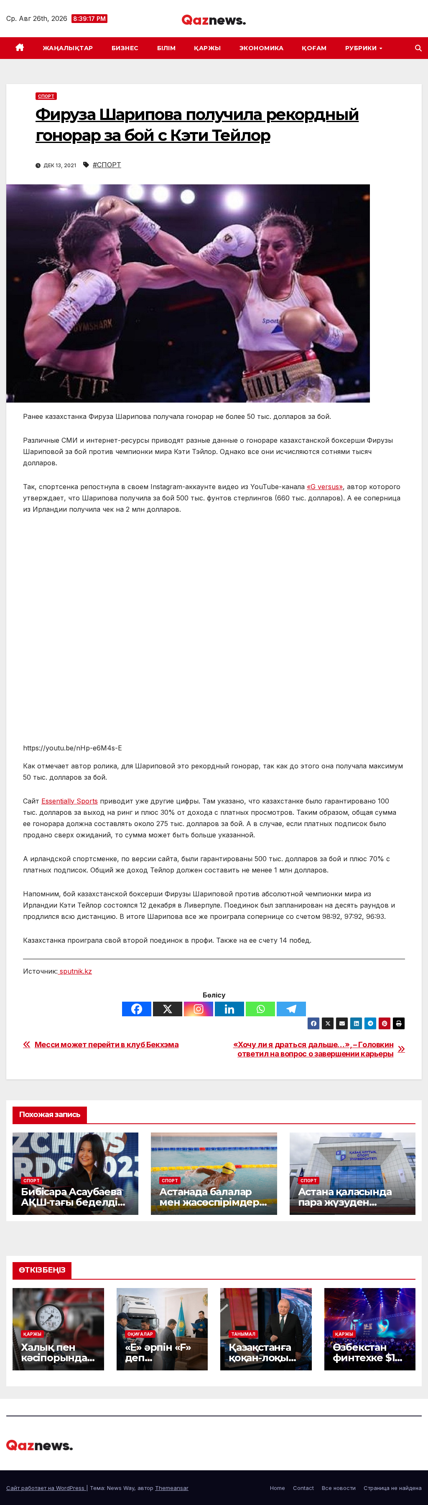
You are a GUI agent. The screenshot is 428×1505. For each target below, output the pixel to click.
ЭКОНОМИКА (261, 48)
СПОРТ (46, 96)
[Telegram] (291, 1009)
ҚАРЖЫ (207, 48)
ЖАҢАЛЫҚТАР (68, 48)
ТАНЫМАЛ (243, 1334)
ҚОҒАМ (314, 48)
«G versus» (325, 486)
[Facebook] (136, 1009)
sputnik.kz (75, 971)
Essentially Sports (69, 801)
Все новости (339, 1488)
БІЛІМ (166, 48)
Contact (303, 1488)
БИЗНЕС (125, 48)
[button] (418, 48)
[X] (167, 1009)
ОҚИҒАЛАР (140, 1334)
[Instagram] (198, 1009)
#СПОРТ (107, 165)
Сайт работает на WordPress (46, 1488)
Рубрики (362, 48)
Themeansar (172, 1488)
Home (277, 1488)
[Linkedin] (229, 1009)
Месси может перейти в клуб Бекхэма (107, 1044)
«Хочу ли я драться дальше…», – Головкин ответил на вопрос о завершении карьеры (313, 1049)
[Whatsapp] (260, 1009)
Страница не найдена (393, 1488)
